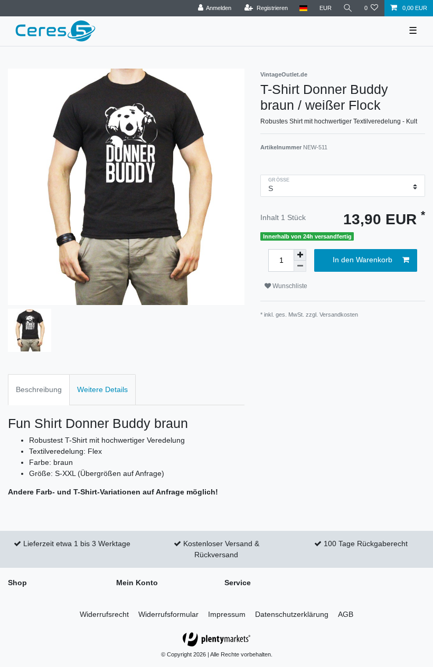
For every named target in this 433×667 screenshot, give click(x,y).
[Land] (303, 8)
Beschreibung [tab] (39, 389)
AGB (345, 614)
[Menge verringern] (300, 266)
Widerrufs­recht (104, 614)
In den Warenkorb (362, 259)
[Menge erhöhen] (300, 255)
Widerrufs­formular (168, 614)
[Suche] (348, 8)
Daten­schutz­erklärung (291, 614)
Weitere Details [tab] (102, 389)
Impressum (227, 614)
